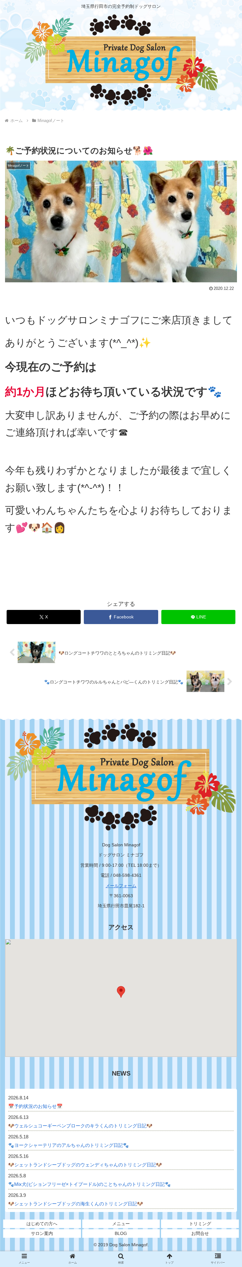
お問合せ (200, 1233)
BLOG (121, 1233)
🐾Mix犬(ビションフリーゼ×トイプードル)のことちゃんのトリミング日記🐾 (89, 1184)
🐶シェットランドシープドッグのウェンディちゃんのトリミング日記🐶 (85, 1164)
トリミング (200, 1223)
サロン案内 (42, 1233)
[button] (223, 995)
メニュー (121, 1223)
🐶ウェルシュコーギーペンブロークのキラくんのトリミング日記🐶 (80, 1125)
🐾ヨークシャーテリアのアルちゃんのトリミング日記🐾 (68, 1145)
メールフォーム (121, 885)
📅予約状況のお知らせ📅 (35, 1106)
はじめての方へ (41, 1223)
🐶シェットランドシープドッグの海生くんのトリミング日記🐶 (75, 1203)
